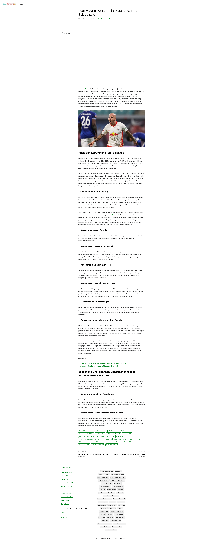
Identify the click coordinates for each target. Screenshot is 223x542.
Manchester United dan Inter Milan (90, 439)
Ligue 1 (120, 508)
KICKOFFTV (64, 517)
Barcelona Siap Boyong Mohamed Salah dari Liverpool (99, 366)
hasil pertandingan (105, 486)
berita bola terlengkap (117, 480)
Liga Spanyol (112, 508)
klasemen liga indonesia (104, 499)
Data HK (63, 512)
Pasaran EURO (65, 479)
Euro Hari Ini (64, 490)
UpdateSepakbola (112, 444)
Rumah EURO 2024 (66, 472)
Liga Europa (121, 502)
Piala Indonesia (120, 517)
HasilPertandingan (124, 431)
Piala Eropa (110, 517)
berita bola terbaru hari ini (117, 477)
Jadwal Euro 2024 (66, 493)
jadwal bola (120, 493)
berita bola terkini (104, 480)
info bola (120, 489)
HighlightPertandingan (86, 433)
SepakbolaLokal (101, 442)
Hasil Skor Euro (65, 500)
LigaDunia (111, 436)
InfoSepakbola (100, 433)
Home (21, 4)
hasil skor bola (111, 489)
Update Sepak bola (98, 444)
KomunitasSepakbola (98, 436)
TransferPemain (84, 444)
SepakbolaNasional (115, 442)
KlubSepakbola (84, 436)
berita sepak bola (100, 431)
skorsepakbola (107, 19)
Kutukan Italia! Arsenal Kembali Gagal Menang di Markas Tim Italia (103, 363)
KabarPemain (127, 433)
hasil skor (102, 489)
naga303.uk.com (66, 467)
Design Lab (123, 538)
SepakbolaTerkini (129, 442)
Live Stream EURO (66, 475)
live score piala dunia (117, 511)
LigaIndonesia (121, 436)
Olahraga (102, 514)
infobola (101, 493)
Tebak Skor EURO (66, 486)
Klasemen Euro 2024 (67, 497)
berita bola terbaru (102, 477)
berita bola (99, 19)
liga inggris (121, 505)
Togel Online (65, 504)
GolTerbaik (112, 431)
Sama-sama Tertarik (121, 439)
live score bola (104, 511)
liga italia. (103, 508)
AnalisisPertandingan (86, 431)
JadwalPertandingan (114, 433)
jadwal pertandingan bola (111, 496)
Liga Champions (102, 502)
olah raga (109, 514)
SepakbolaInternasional (87, 442)
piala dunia (101, 517)
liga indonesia (102, 505)
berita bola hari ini (104, 474)
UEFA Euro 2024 (117, 527)
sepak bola (105, 520)
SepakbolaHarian (135, 439)
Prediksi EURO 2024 (67, 482)
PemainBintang (107, 439)
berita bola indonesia (118, 474)
